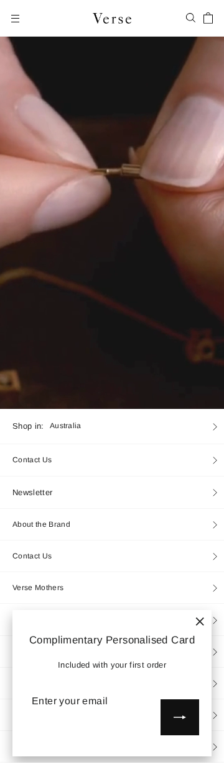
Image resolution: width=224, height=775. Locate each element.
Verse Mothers (37, 587)
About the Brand (41, 524)
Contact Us (32, 459)
